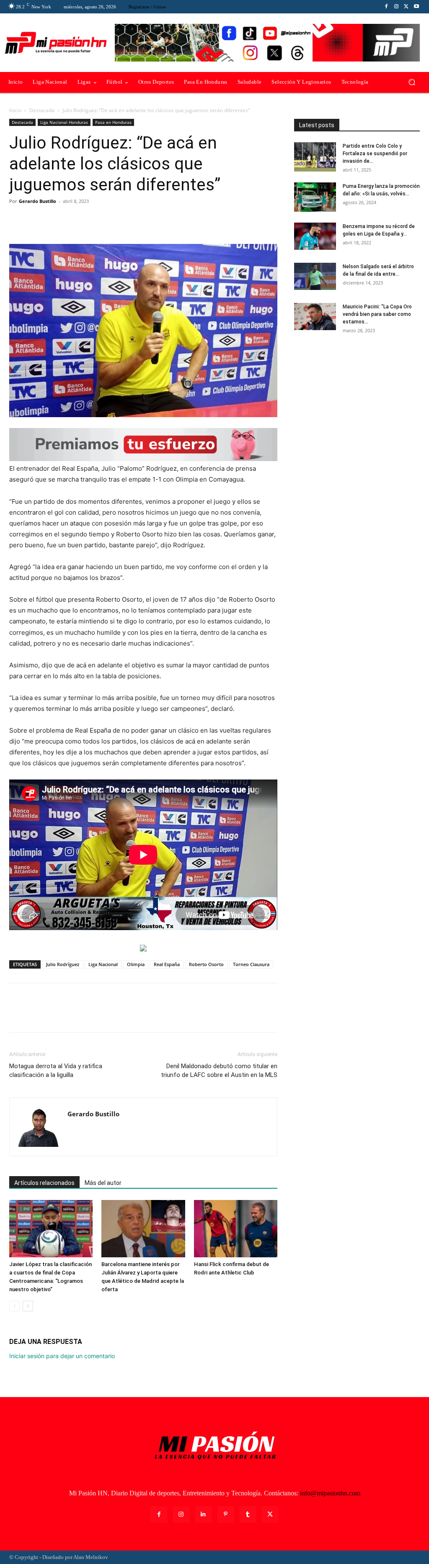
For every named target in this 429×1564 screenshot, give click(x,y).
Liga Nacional (103, 964)
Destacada (41, 110)
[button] (411, 82)
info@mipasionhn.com (330, 1493)
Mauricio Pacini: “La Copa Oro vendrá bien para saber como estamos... (377, 314)
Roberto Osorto (206, 964)
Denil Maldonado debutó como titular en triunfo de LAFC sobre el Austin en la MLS (219, 1070)
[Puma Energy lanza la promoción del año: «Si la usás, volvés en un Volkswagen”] (315, 197)
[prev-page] (14, 1306)
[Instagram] (396, 7)
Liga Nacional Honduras (64, 122)
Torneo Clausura (251, 964)
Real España (167, 964)
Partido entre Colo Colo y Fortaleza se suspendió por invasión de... (375, 153)
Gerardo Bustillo (37, 201)
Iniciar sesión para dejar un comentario (62, 1355)
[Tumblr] (248, 1514)
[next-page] (28, 1306)
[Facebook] (386, 7)
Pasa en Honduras (113, 122)
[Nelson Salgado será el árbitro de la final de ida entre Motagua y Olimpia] (315, 276)
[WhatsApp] (75, 220)
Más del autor (103, 1182)
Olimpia (136, 964)
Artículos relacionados (44, 1182)
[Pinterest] (56, 220)
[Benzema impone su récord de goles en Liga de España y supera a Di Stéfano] (315, 236)
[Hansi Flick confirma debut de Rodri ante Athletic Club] (235, 1228)
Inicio (15, 110)
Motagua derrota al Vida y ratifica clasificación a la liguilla (55, 1070)
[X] (406, 7)
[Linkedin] (203, 1514)
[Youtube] (416, 7)
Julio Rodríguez (62, 964)
